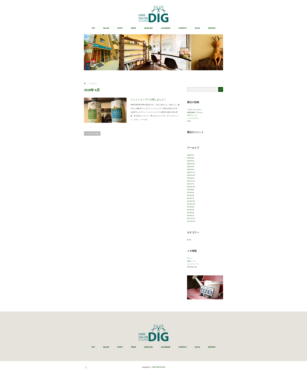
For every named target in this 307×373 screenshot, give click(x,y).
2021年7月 (190, 184)
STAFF (120, 28)
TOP (93, 28)
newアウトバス (192, 115)
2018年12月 (191, 201)
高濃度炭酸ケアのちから (195, 112)
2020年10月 (191, 187)
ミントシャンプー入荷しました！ (148, 99)
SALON (106, 28)
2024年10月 (191, 164)
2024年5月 (190, 166)
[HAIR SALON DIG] (153, 14)
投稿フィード (191, 261)
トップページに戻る (92, 133)
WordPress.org (192, 267)
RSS (86, 367)
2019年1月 (190, 198)
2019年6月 (190, 192)
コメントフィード (193, 264)
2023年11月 (191, 172)
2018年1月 (190, 215)
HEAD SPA (148, 28)
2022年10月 (191, 175)
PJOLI (189, 121)
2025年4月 (190, 161)
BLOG (197, 28)
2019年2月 (190, 195)
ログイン (190, 258)
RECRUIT (212, 28)
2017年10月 (191, 221)
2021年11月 (191, 181)
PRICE (133, 28)
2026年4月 (190, 155)
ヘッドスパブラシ (193, 118)
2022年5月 (190, 178)
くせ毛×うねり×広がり (194, 109)
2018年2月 (190, 212)
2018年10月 (191, 204)
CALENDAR (165, 28)
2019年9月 (190, 189)
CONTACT (183, 28)
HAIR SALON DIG (158, 367)
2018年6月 (190, 207)
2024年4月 (190, 169)
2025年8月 (190, 158)
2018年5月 (190, 210)
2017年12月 (191, 218)
